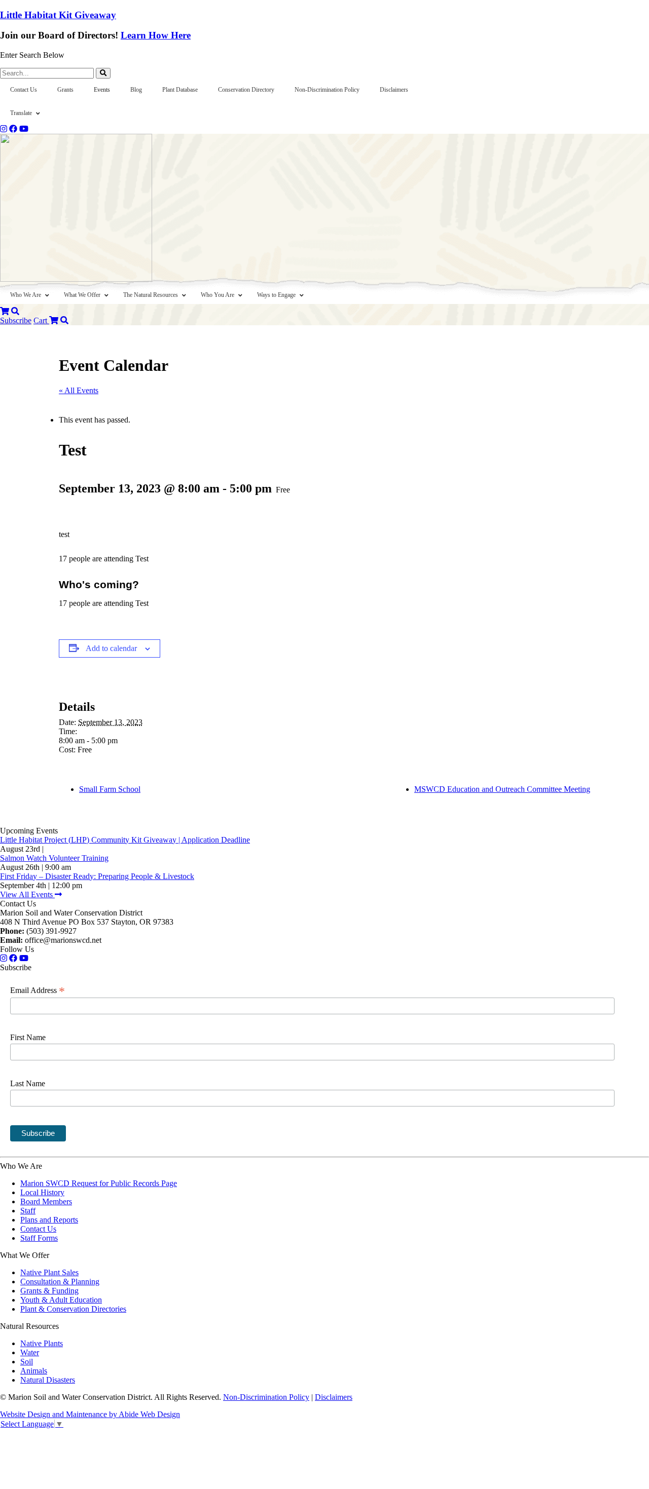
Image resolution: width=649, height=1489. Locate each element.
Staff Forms (39, 1238)
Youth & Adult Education (61, 1299)
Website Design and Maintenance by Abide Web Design (90, 1414)
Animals (33, 1370)
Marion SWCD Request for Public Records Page (98, 1183)
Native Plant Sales (49, 1272)
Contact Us (38, 1229)
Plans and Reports (49, 1219)
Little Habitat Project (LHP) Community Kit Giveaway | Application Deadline (125, 839)
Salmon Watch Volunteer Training (54, 858)
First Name (28, 1037)
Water (29, 1352)
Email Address (37, 990)
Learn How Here (156, 35)
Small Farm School (109, 789)
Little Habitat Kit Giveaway (58, 15)
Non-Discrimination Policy (266, 1397)
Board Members (46, 1201)
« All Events (78, 390)
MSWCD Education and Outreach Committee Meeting (502, 789)
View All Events (27, 894)
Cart (41, 320)
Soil (26, 1361)
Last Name (27, 1083)
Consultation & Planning (59, 1281)
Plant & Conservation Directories (73, 1309)
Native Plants (41, 1343)
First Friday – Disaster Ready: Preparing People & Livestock (97, 876)
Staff (27, 1210)
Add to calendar (111, 648)
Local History (42, 1192)
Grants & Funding (49, 1290)
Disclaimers (333, 1397)
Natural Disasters (47, 1380)
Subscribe (15, 320)
